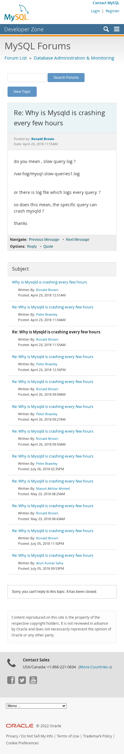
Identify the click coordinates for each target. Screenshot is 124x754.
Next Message (77, 240)
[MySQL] (17, 13)
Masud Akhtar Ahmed (53, 488)
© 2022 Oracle (48, 725)
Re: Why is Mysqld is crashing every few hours (52, 307)
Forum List (16, 58)
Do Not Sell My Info (37, 736)
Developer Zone (24, 29)
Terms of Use (68, 736)
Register (112, 10)
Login (95, 10)
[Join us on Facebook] (11, 682)
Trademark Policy (97, 736)
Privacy (12, 736)
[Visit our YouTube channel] (33, 682)
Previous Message (44, 240)
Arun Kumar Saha (49, 563)
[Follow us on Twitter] (22, 682)
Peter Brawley (46, 314)
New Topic (22, 91)
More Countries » (95, 667)
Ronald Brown (47, 289)
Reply (32, 246)
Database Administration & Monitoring (74, 58)
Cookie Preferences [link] (22, 743)
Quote (48, 246)
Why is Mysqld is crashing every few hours (49, 282)
